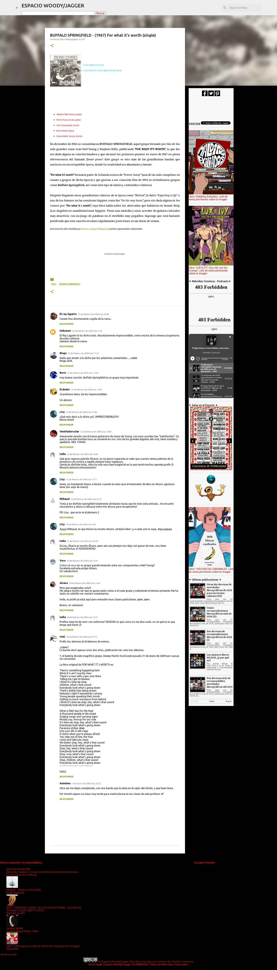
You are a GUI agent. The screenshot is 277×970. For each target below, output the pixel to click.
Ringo (63, 353)
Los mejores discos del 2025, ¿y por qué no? (218, 657)
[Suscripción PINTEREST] (217, 95)
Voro (63, 560)
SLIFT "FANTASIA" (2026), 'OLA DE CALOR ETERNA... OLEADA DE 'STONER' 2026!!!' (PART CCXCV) (43, 909)
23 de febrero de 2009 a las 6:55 (81, 524)
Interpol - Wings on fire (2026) (23, 889)
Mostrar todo (9, 954)
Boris (63, 372)
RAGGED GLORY (15, 913)
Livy (62, 411)
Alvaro (64, 583)
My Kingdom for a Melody (21, 874)
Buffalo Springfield (69, 284)
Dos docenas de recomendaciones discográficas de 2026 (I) (219, 635)
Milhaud (65, 498)
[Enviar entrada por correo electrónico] (52, 281)
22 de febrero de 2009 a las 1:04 (87, 331)
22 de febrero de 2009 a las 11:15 (83, 353)
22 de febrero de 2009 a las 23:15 (86, 499)
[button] (52, 46)
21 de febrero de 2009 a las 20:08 (93, 314)
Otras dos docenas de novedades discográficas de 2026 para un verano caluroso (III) (219, 590)
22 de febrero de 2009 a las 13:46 (81, 412)
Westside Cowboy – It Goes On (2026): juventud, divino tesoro (42, 871)
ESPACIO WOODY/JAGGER (52, 5)
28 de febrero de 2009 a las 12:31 (82, 617)
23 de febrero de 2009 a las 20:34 (82, 541)
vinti (62, 636)
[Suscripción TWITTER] (211, 95)
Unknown (65, 330)
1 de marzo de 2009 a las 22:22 (86, 783)
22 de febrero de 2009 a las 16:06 (82, 454)
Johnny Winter (14, 928)
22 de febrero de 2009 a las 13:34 (82, 373)
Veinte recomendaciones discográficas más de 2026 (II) (219, 612)
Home (212, 701)
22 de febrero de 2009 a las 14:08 (95, 432)
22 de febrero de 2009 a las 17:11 (81, 479)
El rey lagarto (68, 314)
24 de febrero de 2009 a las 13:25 (82, 561)
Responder (66, 324)
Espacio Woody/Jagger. (115, 961)
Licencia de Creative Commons (175, 961)
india (63, 453)
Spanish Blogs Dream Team (22, 931)
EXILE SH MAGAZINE (18, 869)
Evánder (65, 389)
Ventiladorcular (69, 431)
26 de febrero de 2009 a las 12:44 (84, 583)
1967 (53, 284)
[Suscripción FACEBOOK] (205, 95)
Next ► (229, 701)
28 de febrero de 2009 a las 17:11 (82, 637)
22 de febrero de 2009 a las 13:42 (86, 389)
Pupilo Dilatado (15, 892)
